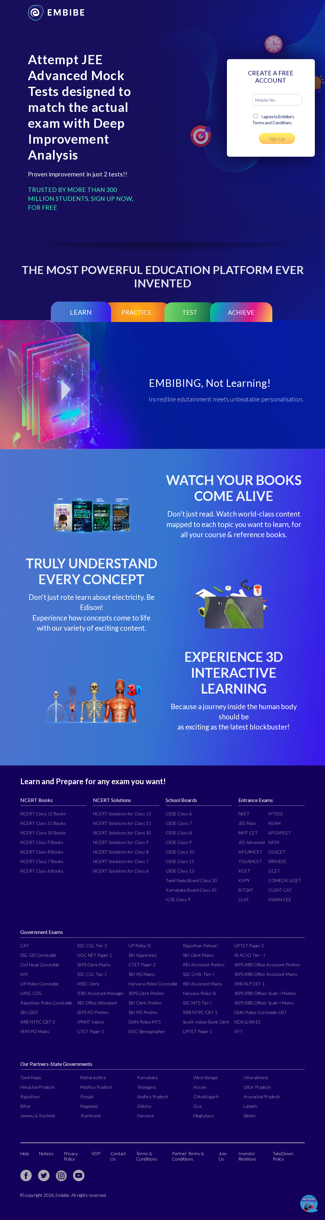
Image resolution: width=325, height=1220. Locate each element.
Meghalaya (203, 1115)
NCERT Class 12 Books (43, 813)
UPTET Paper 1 (197, 1031)
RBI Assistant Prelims (204, 964)
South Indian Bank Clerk (206, 1022)
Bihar (25, 1106)
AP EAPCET (279, 832)
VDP (95, 1153)
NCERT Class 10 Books (43, 832)
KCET (244, 871)
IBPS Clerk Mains (93, 964)
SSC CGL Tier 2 (92, 945)
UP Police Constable (39, 983)
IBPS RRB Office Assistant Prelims (267, 964)
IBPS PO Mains (35, 1031)
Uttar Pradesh (257, 1087)
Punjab (86, 1096)
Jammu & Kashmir (38, 1115)
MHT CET (248, 832)
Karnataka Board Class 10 (191, 890)
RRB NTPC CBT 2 (37, 1022)
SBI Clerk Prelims (145, 1002)
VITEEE (275, 813)
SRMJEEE (277, 861)
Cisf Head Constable (39, 964)
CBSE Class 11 (180, 861)
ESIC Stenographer (147, 1031)
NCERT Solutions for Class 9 (121, 842)
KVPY (244, 880)
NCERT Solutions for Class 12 (122, 813)
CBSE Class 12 (180, 871)
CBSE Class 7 (179, 823)
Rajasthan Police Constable (46, 1002)
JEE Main (247, 823)
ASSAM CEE (279, 899)
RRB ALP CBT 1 (249, 983)
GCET (274, 871)
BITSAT (245, 890)
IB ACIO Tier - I (249, 955)
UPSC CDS (30, 993)
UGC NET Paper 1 (94, 955)
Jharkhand (90, 1115)
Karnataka (147, 1077)
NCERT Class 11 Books (43, 823)
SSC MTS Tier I (197, 1002)
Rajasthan (30, 1096)
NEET (243, 813)
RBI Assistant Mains (202, 983)
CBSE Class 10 (180, 851)
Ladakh (250, 1106)
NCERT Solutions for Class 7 (121, 861)
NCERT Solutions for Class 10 (122, 832)
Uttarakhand (255, 1077)
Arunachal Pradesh (261, 1096)
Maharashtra (93, 1077)
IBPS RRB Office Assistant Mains (265, 974)
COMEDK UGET (284, 880)
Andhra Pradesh (152, 1096)
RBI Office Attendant (97, 1002)
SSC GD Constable (38, 955)
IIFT (238, 1031)
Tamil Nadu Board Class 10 (191, 880)
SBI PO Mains (142, 974)
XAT (24, 974)
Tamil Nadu (30, 1077)
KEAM (274, 823)
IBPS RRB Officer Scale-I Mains (264, 1002)
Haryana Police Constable (153, 983)
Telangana (146, 1087)
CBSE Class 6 (179, 813)
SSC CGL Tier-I (92, 974)
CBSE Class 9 (179, 842)
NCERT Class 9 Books (41, 842)
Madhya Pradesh (96, 1087)
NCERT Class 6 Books (41, 871)
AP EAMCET (250, 851)
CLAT (243, 899)
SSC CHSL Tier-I (198, 974)
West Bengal (205, 1077)
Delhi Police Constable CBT (260, 1012)
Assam (199, 1087)
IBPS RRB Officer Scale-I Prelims (265, 993)
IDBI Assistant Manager (100, 993)
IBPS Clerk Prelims (146, 993)
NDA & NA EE (247, 1022)
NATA (273, 842)
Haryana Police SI (199, 993)
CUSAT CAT (280, 890)
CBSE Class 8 (179, 832)
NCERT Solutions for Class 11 (122, 823)
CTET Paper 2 (142, 964)
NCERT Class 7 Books (41, 861)
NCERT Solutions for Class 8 (121, 851)
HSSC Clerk (88, 983)
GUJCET (276, 851)
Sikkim (249, 1115)
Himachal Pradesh (37, 1087)
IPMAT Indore (90, 1022)
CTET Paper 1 (90, 1031)
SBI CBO (29, 1012)
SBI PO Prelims (143, 1012)
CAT (24, 945)
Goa (197, 1106)
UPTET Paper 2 (249, 945)
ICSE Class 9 (178, 899)
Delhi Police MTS (145, 1022)
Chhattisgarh (206, 1096)
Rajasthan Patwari (200, 945)
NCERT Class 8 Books (41, 851)
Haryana (145, 1115)
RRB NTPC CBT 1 (200, 1012)
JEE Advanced (251, 842)
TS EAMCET (250, 861)
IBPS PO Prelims (93, 1012)
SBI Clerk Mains (198, 955)
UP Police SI (140, 945)
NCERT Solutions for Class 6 (121, 871)
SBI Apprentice (143, 955)
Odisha (144, 1106)
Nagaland (89, 1106)
